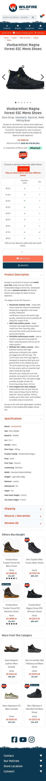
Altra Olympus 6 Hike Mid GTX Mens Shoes (34, 709)
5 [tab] (27, 102)
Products (7, 28)
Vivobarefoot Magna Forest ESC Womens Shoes (34, 608)
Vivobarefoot (16, 426)
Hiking (35, 38)
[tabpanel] (23, 76)
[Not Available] (39, 188)
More (40, 28)
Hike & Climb (25, 38)
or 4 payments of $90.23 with (16, 148)
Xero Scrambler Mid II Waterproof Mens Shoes (34, 663)
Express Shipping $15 (24, 33)
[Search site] (33, 17)
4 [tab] (24, 102)
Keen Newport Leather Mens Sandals (11, 663)
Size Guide (24, 169)
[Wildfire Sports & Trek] (23, 7)
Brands (18, 28)
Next (42, 77)
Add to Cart (24, 258)
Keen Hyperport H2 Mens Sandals (11, 707)
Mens (9, 40)
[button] (23, 265)
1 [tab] (15, 102)
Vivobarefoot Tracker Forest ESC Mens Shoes (11, 562)
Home (6, 38)
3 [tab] (21, 102)
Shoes (14, 38)
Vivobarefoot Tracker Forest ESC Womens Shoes (11, 608)
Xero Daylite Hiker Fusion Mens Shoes (34, 561)
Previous (4, 77)
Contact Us (29, 28)
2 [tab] (18, 102)
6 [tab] (30, 102)
